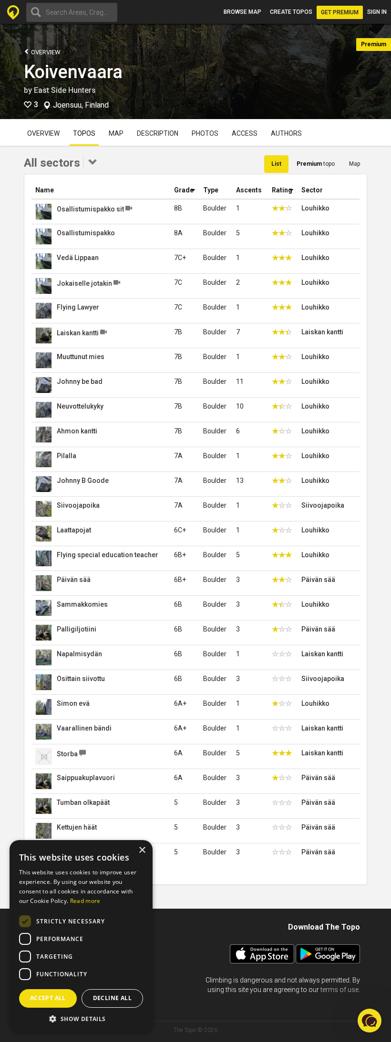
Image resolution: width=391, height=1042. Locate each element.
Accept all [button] (48, 998)
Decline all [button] (112, 998)
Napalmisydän (79, 654)
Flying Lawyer (78, 307)
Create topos (291, 12)
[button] (81, 1018)
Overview (45, 52)
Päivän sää (74, 579)
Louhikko (315, 208)
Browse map (242, 12)
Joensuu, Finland (81, 105)
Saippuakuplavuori (86, 778)
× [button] (141, 850)
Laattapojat (74, 530)
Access (244, 133)
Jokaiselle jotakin (84, 283)
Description (157, 133)
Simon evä (73, 703)
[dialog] (81, 936)
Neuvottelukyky (80, 406)
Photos (205, 133)
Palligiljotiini (76, 629)
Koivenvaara (73, 71)
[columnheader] (100, 190)
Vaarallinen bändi (84, 728)
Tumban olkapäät (83, 802)
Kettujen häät (77, 827)
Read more (85, 901)
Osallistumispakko (86, 233)
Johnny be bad (80, 381)
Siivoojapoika (78, 505)
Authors (286, 133)
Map (116, 133)
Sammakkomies (82, 604)
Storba (67, 754)
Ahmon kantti (77, 431)
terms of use (339, 989)
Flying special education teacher (107, 555)
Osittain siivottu (81, 678)
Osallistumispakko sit (90, 209)
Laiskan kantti (78, 333)
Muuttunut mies (80, 357)
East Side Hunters (65, 90)
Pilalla (66, 456)
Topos (84, 133)
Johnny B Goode (83, 480)
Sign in (377, 12)
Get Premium (340, 12)
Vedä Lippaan (78, 257)
